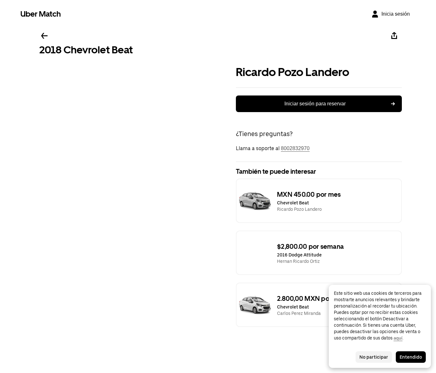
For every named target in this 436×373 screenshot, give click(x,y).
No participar (373, 357)
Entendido (411, 357)
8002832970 (295, 148)
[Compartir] (394, 35)
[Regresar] (44, 35)
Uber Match (40, 14)
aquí (398, 337)
